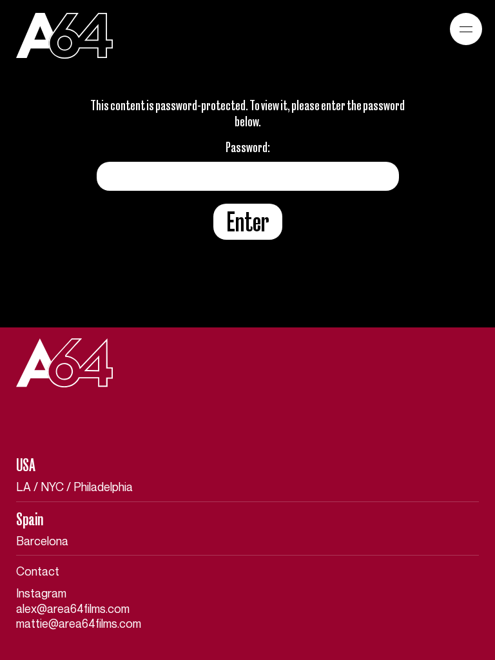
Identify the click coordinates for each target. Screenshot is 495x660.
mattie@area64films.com (78, 624)
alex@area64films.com (73, 609)
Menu (466, 29)
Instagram (41, 594)
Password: (248, 147)
